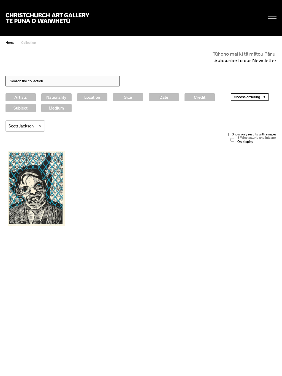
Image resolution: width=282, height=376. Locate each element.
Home (10, 42)
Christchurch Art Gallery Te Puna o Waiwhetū (48, 18)
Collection (28, 42)
